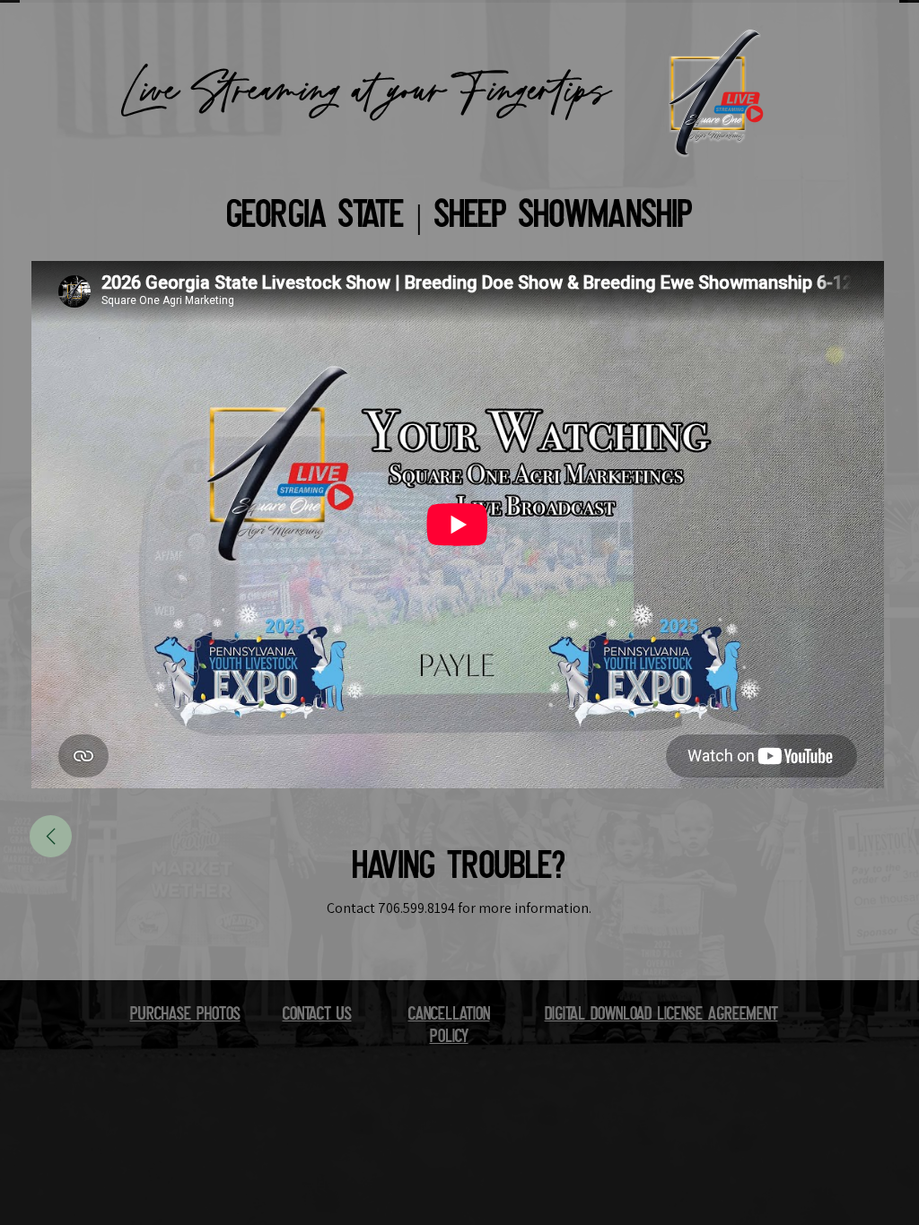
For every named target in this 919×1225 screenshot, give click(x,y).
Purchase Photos (185, 1016)
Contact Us (317, 1016)
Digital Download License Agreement (661, 1016)
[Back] (51, 836)
